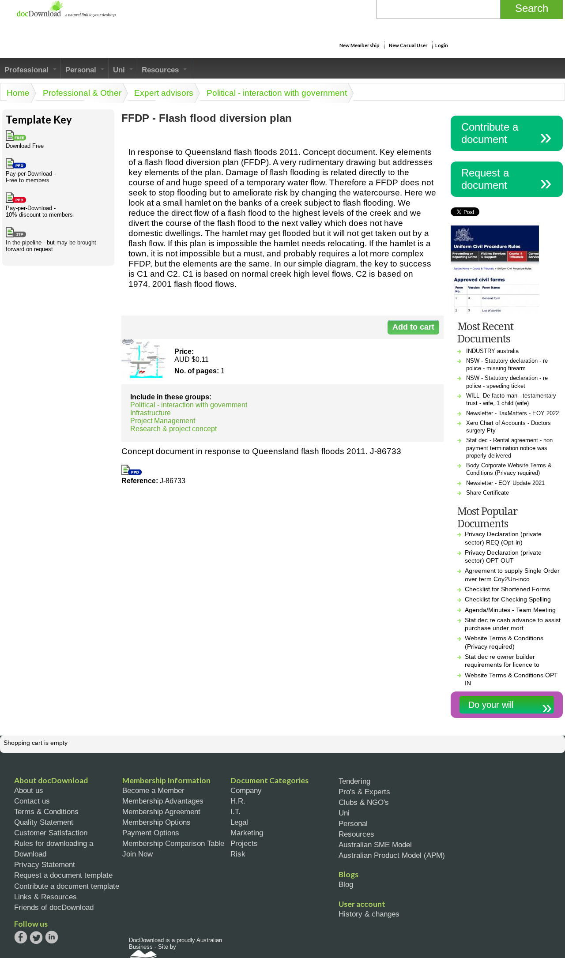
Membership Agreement (161, 811)
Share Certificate (487, 492)
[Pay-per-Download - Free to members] (131, 473)
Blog (346, 884)
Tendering (354, 781)
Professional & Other (82, 93)
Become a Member (153, 790)
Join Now (137, 853)
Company (246, 790)
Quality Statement (43, 822)
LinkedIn (51, 938)
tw (36, 937)
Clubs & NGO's (364, 802)
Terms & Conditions (46, 811)
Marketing (246, 832)
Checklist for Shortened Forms (507, 589)
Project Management (162, 421)
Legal (239, 822)
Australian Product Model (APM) (392, 855)
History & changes (369, 913)
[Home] (66, 15)
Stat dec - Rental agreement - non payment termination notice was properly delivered (509, 448)
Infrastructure (150, 413)
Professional (27, 69)
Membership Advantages (162, 800)
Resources (161, 69)
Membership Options (156, 822)
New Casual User (408, 45)
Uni (120, 69)
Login (441, 45)
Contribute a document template (66, 886)
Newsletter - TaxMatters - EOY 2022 (512, 413)
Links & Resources (45, 896)
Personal (81, 69)
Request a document (485, 179)
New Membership (359, 45)
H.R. (237, 800)
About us (28, 790)
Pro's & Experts (364, 791)
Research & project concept (173, 428)
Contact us (32, 800)
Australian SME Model (375, 844)
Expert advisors (163, 93)
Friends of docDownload (54, 907)
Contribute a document (489, 133)
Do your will (490, 705)
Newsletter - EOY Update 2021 (505, 483)
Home (18, 93)
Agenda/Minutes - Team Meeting (510, 609)
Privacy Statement (44, 864)
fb (20, 937)
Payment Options (150, 832)
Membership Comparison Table (173, 843)
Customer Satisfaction (50, 832)
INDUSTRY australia (492, 351)
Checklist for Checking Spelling (508, 599)
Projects (244, 843)
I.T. (235, 811)
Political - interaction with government (277, 93)
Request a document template (63, 875)
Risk (237, 853)
